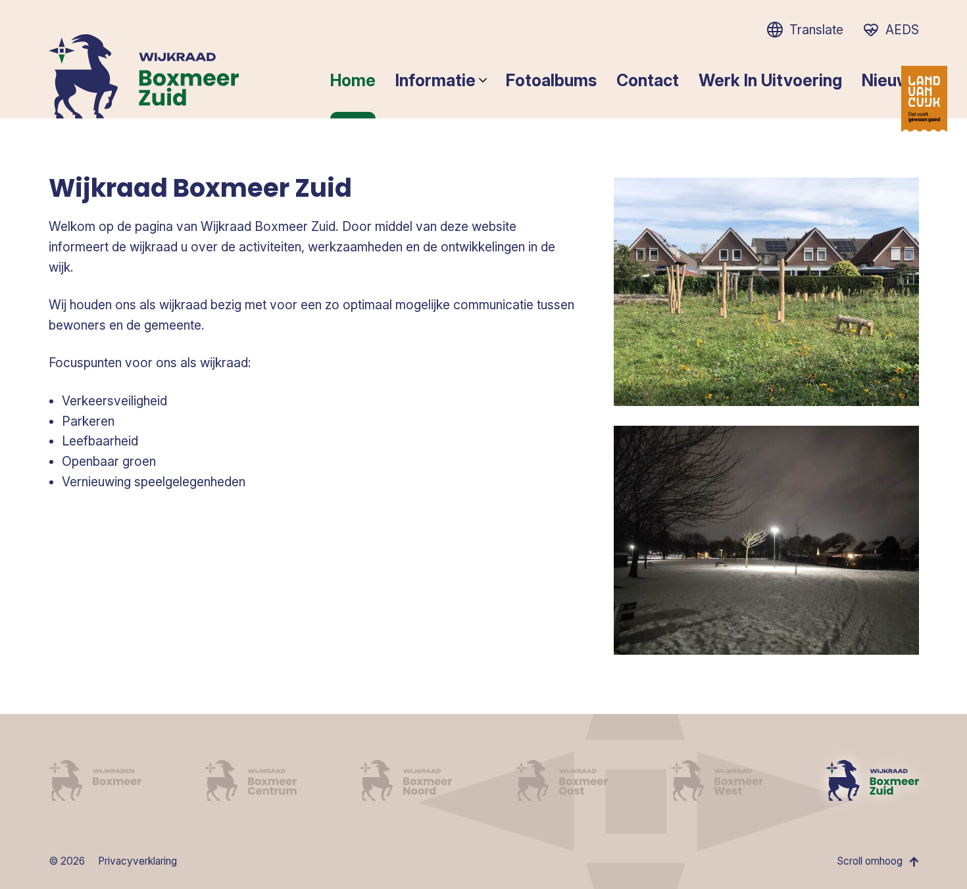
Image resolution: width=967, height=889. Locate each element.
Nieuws (890, 80)
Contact (647, 80)
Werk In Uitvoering (770, 80)
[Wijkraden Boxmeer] (95, 780)
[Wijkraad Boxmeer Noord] (405, 780)
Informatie (435, 80)
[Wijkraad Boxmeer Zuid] (872, 780)
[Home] (144, 76)
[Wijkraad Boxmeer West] (716, 780)
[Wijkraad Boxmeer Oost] (561, 780)
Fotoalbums (551, 80)
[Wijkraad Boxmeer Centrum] (250, 780)
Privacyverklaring (137, 861)
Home (353, 80)
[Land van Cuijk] (924, 99)
